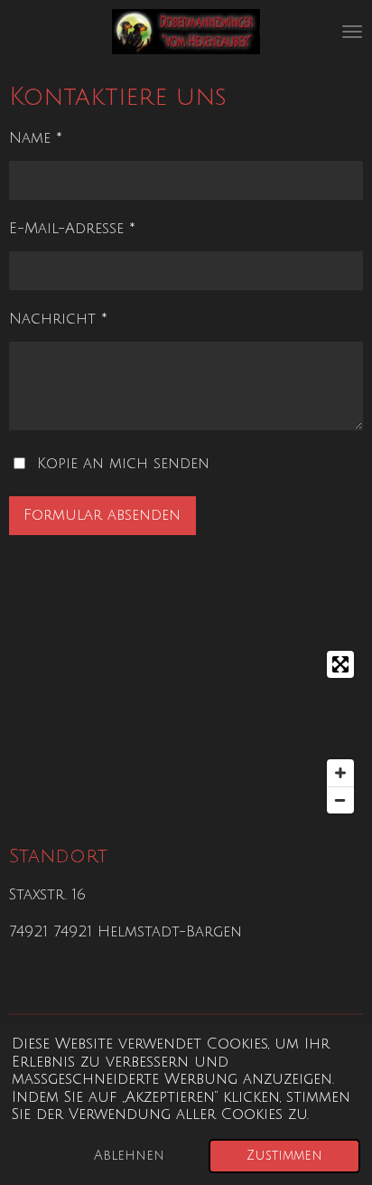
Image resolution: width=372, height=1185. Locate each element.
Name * (35, 138)
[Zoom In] (340, 772)
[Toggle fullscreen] (340, 664)
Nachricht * (58, 319)
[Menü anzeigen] (352, 31)
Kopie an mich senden (123, 464)
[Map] (186, 732)
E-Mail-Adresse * (72, 229)
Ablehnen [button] (129, 1155)
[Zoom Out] (340, 800)
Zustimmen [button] (284, 1155)
